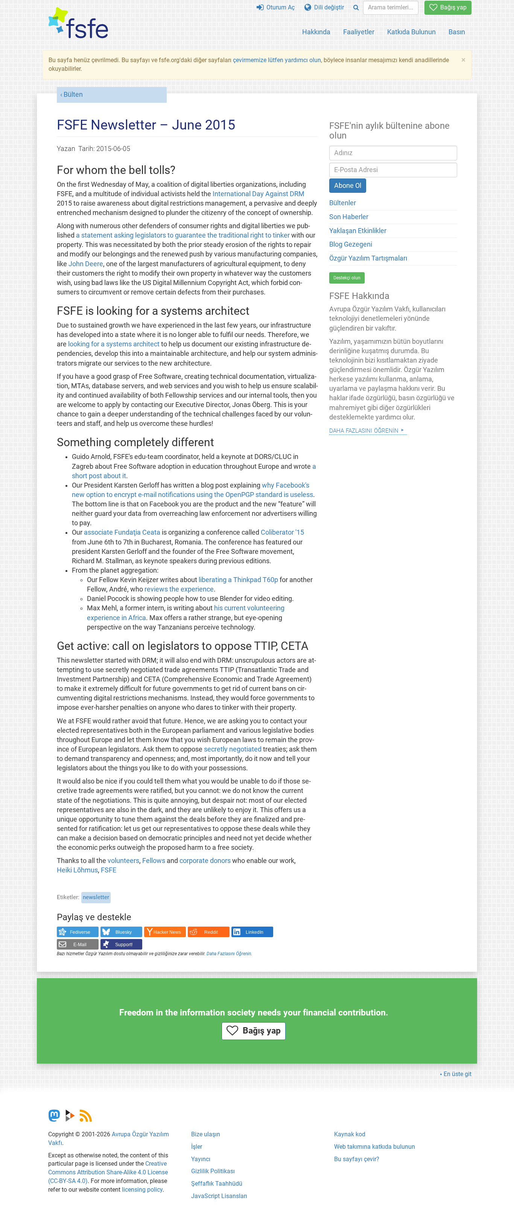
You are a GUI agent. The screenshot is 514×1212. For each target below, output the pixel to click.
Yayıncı (200, 1159)
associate (98, 532)
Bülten (73, 94)
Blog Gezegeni (350, 244)
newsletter (96, 897)
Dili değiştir (327, 7)
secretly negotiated (233, 749)
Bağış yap (452, 7)
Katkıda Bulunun (411, 32)
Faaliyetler (358, 32)
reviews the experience (179, 589)
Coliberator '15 (282, 532)
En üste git (457, 1074)
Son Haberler (348, 217)
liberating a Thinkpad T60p (238, 580)
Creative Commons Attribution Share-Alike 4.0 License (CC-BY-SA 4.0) (108, 1172)
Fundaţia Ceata (137, 532)
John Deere (85, 264)
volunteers (123, 860)
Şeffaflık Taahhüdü (216, 1183)
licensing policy (142, 1189)
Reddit (211, 932)
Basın (457, 32)
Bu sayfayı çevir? (356, 1159)
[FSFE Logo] (78, 23)
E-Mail (80, 944)
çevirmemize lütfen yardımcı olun (277, 60)
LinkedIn (254, 932)
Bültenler (342, 203)
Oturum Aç (279, 7)
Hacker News (167, 932)
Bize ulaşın (205, 1134)
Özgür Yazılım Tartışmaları (368, 258)
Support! (123, 944)
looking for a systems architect (114, 344)
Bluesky (124, 932)
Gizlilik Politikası (213, 1171)
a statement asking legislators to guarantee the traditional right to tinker (183, 235)
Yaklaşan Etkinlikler (357, 231)
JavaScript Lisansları (219, 1196)
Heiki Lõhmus (77, 870)
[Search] (356, 7)
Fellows (153, 860)
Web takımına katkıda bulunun (374, 1146)
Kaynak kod (349, 1134)
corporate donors (205, 860)
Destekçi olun (346, 278)
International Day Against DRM (258, 194)
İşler (196, 1146)
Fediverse (80, 932)
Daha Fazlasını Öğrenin (229, 953)
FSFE (108, 870)
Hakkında (316, 32)
